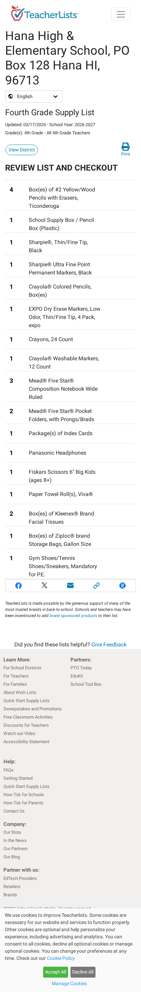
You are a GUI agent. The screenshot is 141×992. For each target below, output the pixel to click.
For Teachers (16, 676)
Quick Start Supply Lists (26, 700)
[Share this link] (97, 585)
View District (22, 149)
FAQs (8, 770)
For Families (15, 684)
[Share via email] (70, 585)
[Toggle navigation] (120, 14)
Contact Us (14, 811)
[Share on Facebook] (18, 585)
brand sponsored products (73, 615)
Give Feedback (109, 644)
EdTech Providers (20, 878)
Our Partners (15, 848)
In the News (15, 840)
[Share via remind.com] (123, 585)
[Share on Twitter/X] (44, 585)
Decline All (82, 972)
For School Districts (22, 667)
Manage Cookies (69, 983)
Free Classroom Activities (28, 717)
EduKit (76, 676)
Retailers (12, 886)
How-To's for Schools (23, 794)
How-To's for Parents (23, 802)
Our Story (12, 832)
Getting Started (18, 778)
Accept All (55, 972)
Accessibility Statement (26, 741)
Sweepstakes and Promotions (32, 708)
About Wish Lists (19, 692)
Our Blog (11, 856)
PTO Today (81, 667)
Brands (10, 894)
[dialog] (70, 950)
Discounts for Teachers (26, 725)
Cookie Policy (61, 958)
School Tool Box (85, 684)
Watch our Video (19, 733)
